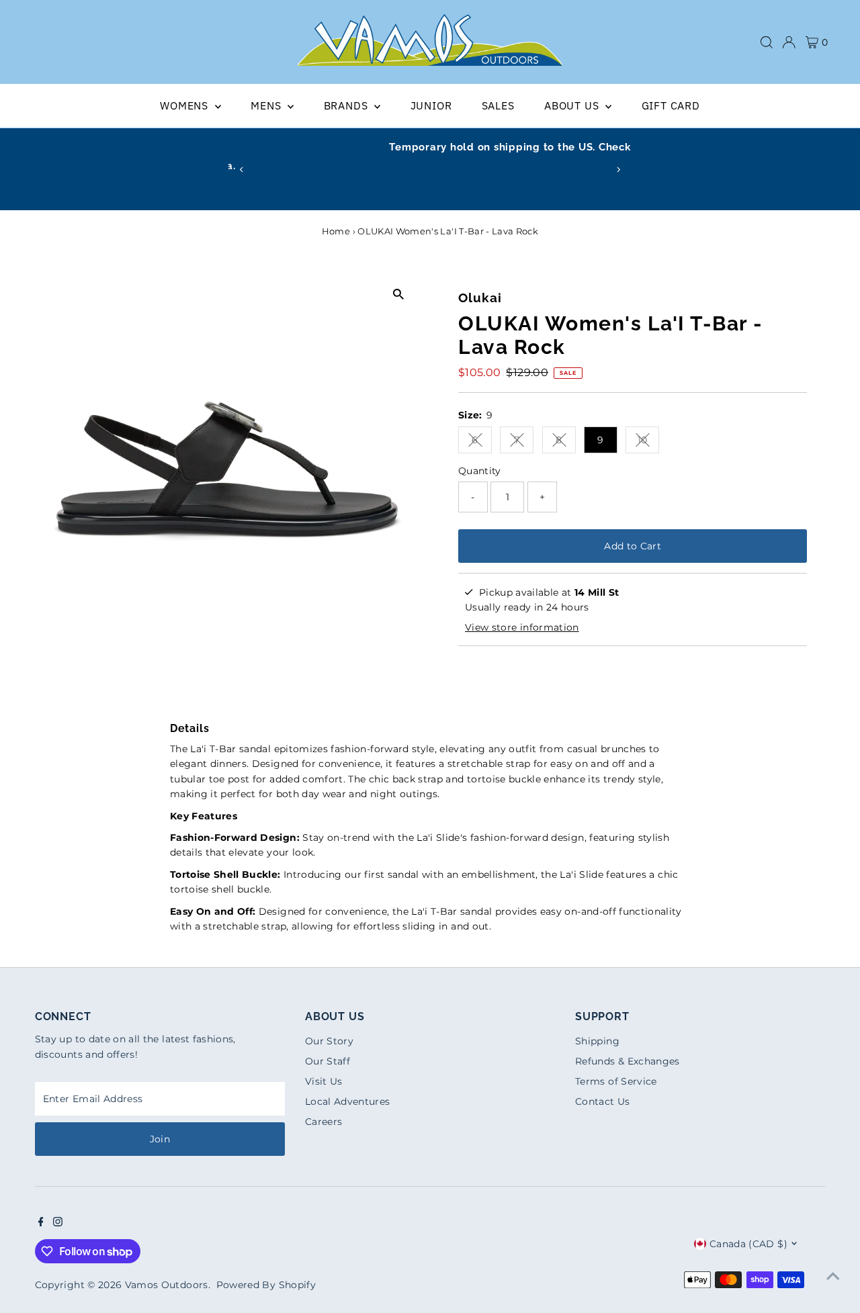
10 (648, 442)
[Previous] (241, 169)
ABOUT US (573, 105)
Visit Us (324, 1081)
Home (336, 231)
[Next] (618, 169)
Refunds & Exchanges (627, 1061)
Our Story (329, 1041)
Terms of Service (616, 1081)
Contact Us (602, 1101)
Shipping (597, 1041)
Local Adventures (347, 1101)
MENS (267, 105)
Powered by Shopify (266, 1285)
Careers (323, 1122)
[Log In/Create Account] (789, 42)
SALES (498, 105)
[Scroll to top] (833, 1276)
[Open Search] (767, 42)
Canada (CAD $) (748, 1244)
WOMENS (186, 105)
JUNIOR (431, 105)
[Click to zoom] (398, 294)
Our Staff (327, 1061)
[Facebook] (41, 1223)
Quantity (479, 471)
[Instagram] (58, 1223)
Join (160, 1139)
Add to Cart (632, 546)
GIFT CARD (671, 105)
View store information (522, 627)
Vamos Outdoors (166, 1285)
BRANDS (348, 105)
